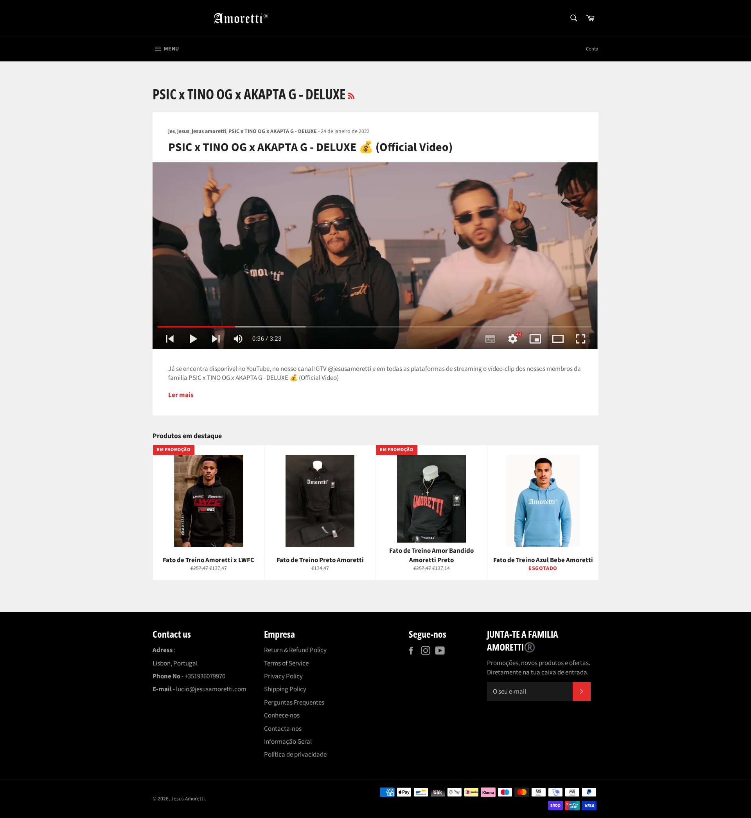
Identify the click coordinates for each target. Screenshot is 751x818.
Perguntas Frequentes (294, 702)
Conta (592, 48)
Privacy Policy (283, 676)
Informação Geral (288, 741)
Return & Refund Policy (295, 650)
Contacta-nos (283, 729)
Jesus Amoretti (188, 798)
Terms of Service (286, 663)
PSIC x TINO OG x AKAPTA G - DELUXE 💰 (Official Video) (310, 147)
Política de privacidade (295, 754)
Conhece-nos (282, 715)
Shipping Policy (285, 689)
